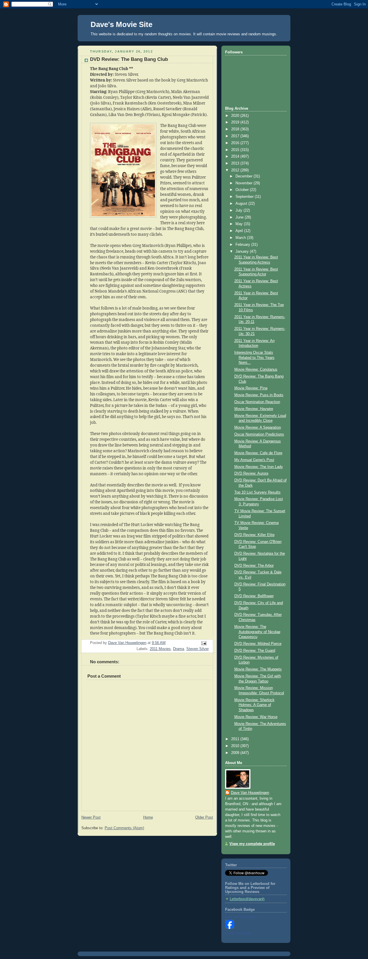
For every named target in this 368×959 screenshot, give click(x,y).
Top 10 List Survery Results (257, 492)
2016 (235, 143)
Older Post (204, 817)
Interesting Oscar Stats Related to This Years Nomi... (254, 358)
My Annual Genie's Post (254, 460)
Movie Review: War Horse (255, 717)
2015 (235, 150)
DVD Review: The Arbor (254, 566)
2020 (235, 116)
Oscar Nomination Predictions (259, 434)
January (242, 252)
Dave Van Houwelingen (250, 793)
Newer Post (91, 817)
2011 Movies (160, 649)
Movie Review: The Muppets (258, 669)
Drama (178, 649)
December (244, 176)
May (239, 224)
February (243, 245)
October (242, 190)
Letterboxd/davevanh (247, 899)
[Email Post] (203, 643)
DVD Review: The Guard (254, 651)
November (244, 183)
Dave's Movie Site (121, 24)
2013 (235, 163)
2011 (235, 739)
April (239, 231)
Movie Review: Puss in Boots (258, 395)
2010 (235, 746)
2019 (235, 122)
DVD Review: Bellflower (254, 596)
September (245, 197)
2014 (235, 156)
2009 (235, 753)
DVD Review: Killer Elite (254, 535)
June (240, 217)
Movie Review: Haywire (253, 409)
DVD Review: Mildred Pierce (257, 644)
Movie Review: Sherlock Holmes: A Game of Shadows (254, 705)
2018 (235, 129)
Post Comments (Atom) (124, 828)
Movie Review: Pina (250, 388)
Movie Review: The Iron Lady (258, 467)
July (239, 210)
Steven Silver (197, 649)
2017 (235, 136)
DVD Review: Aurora (251, 473)
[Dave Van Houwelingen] (229, 928)
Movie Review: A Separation (257, 428)
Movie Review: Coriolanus (255, 370)
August (241, 204)
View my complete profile (252, 844)
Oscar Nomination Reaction (257, 402)
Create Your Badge (238, 933)
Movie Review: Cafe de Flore (258, 453)
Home (148, 817)
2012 (235, 170)
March (241, 238)
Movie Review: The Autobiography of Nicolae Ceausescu (257, 632)
